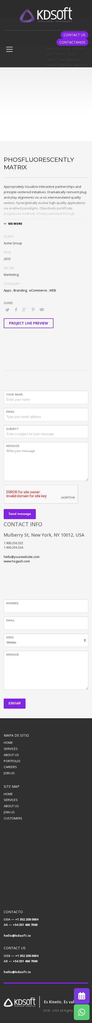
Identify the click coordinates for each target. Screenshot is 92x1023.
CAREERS (10, 767)
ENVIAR (15, 703)
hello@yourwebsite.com (21, 557)
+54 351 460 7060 (25, 924)
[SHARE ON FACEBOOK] (16, 309)
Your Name (14, 394)
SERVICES (11, 748)
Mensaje (12, 654)
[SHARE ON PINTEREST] (33, 309)
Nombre (12, 603)
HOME (8, 742)
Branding (20, 290)
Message (12, 446)
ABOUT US (11, 755)
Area (10, 637)
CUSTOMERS (13, 818)
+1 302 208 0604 (26, 919)
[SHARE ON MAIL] (41, 309)
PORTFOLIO (12, 761)
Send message (20, 514)
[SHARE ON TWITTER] (7, 309)
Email (10, 411)
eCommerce (38, 290)
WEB (52, 290)
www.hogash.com (17, 561)
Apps (7, 290)
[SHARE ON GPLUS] (24, 309)
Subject (12, 429)
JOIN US (9, 773)
